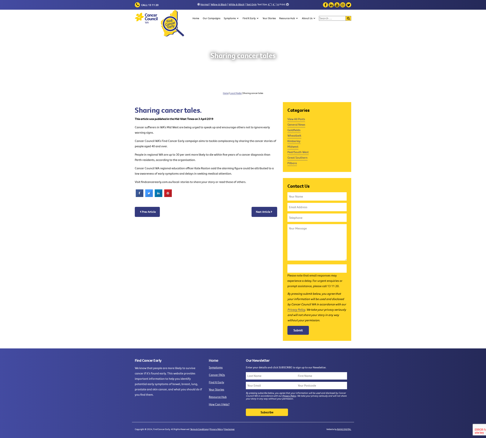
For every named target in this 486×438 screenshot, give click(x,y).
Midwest (292, 146)
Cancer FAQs (217, 375)
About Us (307, 18)
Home (196, 18)
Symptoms (230, 18)
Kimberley (294, 141)
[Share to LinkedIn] (158, 196)
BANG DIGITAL (344, 429)
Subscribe (267, 412)
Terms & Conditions (199, 429)
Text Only (251, 4)
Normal (204, 4)
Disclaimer (229, 429)
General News (296, 124)
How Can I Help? (219, 404)
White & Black (236, 4)
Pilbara (292, 163)
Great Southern (297, 157)
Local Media (236, 93)
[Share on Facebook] (139, 196)
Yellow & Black (219, 4)
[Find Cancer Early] (160, 23)
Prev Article (149, 211)
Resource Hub (287, 18)
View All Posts (296, 119)
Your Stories (269, 18)
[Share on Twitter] (149, 196)
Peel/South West (298, 152)
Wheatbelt (294, 135)
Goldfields (294, 130)
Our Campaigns (211, 18)
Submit (298, 330)
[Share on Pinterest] (168, 196)
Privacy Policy (296, 309)
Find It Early (249, 18)
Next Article (263, 211)
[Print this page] (287, 4)
